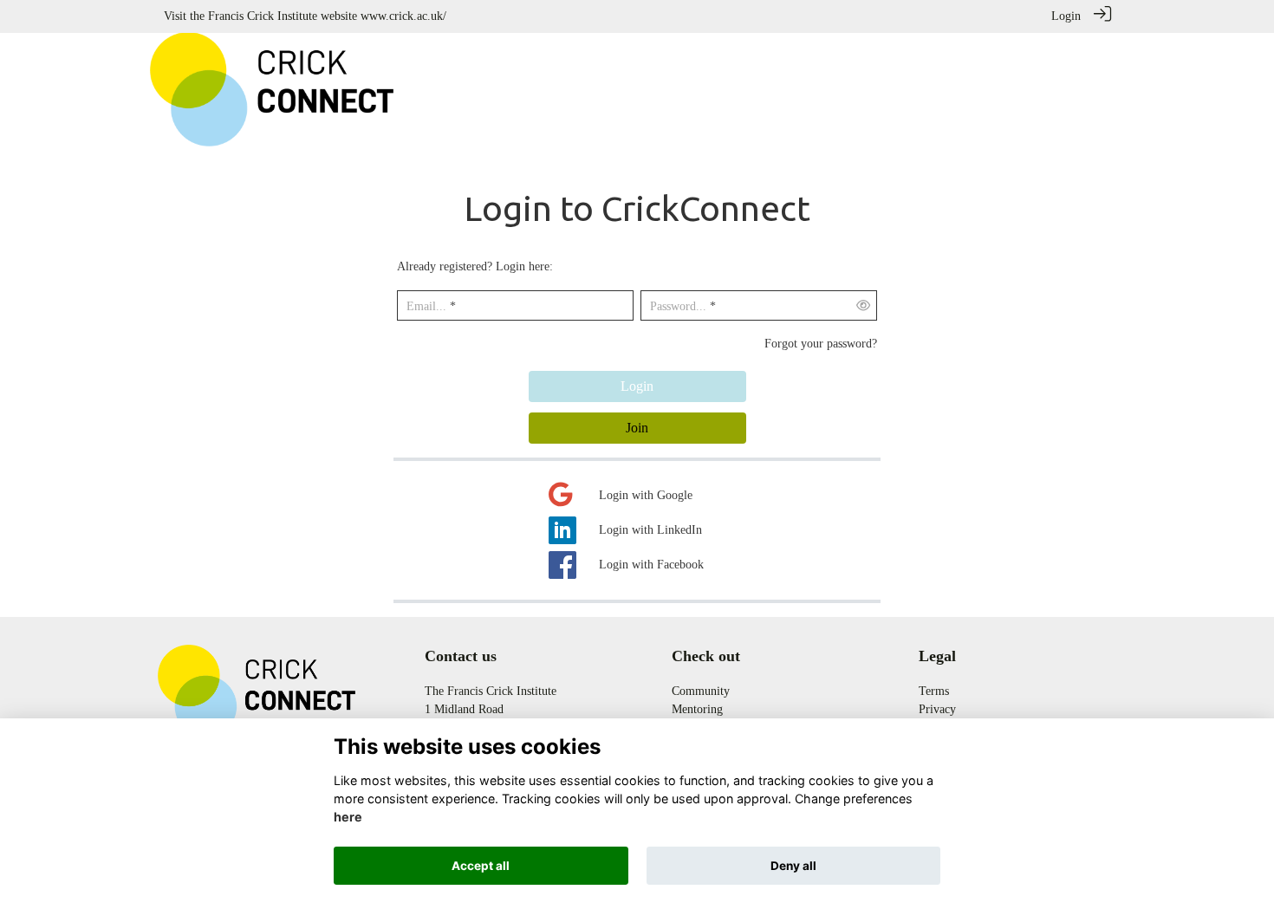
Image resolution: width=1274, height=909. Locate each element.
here (348, 817)
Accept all (481, 866)
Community (701, 691)
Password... (678, 306)
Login (1066, 16)
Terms (934, 691)
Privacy (937, 709)
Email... (426, 306)
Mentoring (697, 709)
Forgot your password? (820, 343)
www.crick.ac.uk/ (403, 16)
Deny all (793, 866)
